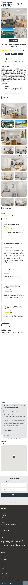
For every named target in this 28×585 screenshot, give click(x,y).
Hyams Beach (5, 564)
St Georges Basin (6, 568)
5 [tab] (14, 439)
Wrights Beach (5, 575)
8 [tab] (19, 439)
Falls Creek (4, 559)
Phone (13, 583)
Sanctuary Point (5, 566)
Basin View (4, 554)
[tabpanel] (14, 421)
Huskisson (4, 561)
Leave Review (6, 218)
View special (14, 411)
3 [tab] (11, 439)
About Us (4, 513)
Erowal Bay (4, 557)
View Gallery (14, 40)
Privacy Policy (22, 501)
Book (20, 53)
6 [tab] (16, 439)
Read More (5, 97)
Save (8, 53)
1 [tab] (8, 439)
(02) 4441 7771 (6, 527)
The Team (4, 515)
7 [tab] (18, 439)
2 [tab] (10, 439)
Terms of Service (13, 502)
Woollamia (4, 573)
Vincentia (4, 571)
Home (3, 510)
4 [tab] (13, 439)
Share (14, 53)
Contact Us (4, 517)
